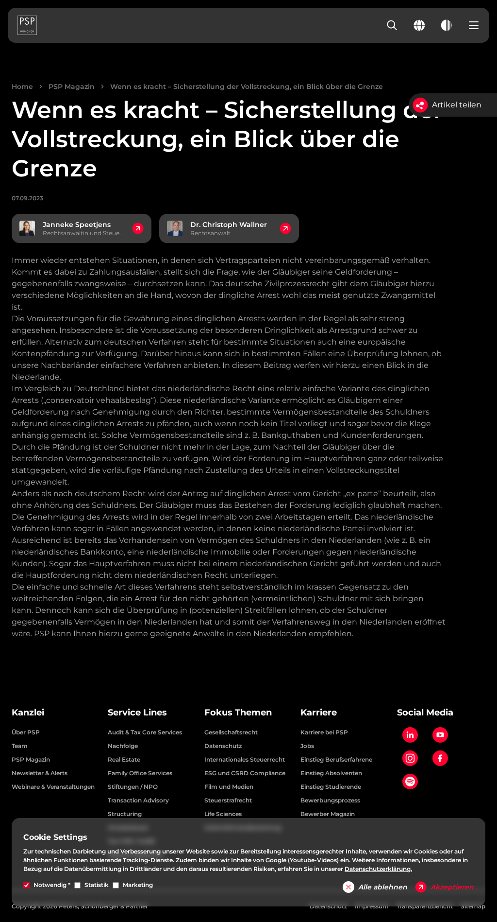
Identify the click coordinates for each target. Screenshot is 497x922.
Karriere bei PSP (324, 732)
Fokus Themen (238, 712)
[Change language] (419, 25)
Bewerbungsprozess (330, 800)
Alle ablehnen (382, 887)
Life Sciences (223, 814)
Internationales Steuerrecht (244, 759)
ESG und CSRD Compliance (244, 773)
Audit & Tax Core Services (145, 732)
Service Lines (137, 712)
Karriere (318, 712)
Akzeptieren (452, 887)
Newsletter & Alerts (39, 773)
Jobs (307, 745)
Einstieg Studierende (330, 786)
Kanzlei (28, 712)
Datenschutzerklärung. (378, 868)
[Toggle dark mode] (446, 25)
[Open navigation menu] (474, 25)
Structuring (125, 814)
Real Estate (124, 759)
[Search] (392, 25)
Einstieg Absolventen (331, 773)
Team (20, 745)
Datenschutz (223, 745)
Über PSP (26, 732)
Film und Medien (228, 786)
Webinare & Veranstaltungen (53, 786)
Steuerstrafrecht (228, 800)
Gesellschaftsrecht (231, 732)
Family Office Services (140, 773)
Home (22, 86)
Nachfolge (123, 745)
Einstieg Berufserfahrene (336, 759)
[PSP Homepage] (27, 25)
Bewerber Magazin (327, 814)
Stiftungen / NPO (133, 786)
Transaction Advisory (138, 800)
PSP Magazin (72, 86)
